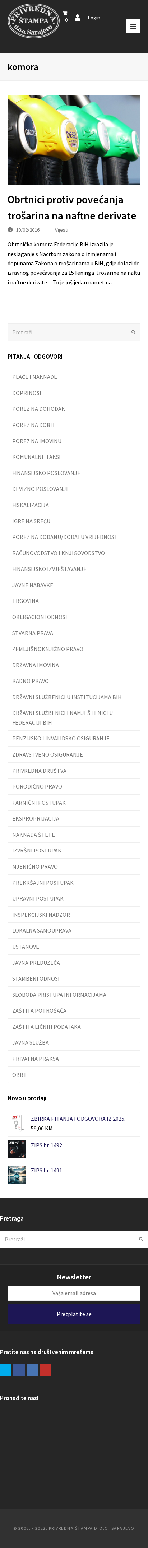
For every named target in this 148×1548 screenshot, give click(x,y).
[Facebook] (19, 1370)
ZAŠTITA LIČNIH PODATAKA (46, 1026)
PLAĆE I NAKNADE (34, 376)
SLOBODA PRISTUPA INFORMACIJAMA (59, 994)
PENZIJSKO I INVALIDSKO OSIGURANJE (61, 738)
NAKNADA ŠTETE (33, 834)
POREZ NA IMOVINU (36, 441)
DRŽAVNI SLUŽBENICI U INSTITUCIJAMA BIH (67, 697)
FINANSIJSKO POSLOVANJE (46, 473)
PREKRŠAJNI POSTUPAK (43, 882)
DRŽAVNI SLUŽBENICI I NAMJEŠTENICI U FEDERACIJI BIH (62, 717)
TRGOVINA (25, 600)
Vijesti (61, 229)
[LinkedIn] (32, 1370)
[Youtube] (45, 1370)
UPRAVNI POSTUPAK (38, 898)
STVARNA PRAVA (32, 633)
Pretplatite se (74, 1313)
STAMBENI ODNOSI (36, 978)
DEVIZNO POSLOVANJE (40, 488)
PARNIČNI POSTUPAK (39, 802)
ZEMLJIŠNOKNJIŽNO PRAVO (47, 648)
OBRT (19, 1074)
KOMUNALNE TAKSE (37, 456)
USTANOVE (25, 946)
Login (94, 17)
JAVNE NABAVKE (32, 585)
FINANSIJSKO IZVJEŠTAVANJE (49, 568)
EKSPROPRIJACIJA (35, 818)
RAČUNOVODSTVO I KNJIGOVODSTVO (58, 553)
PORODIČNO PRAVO (37, 786)
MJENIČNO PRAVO (35, 866)
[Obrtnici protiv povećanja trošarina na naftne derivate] (74, 140)
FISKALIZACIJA (30, 504)
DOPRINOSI (26, 392)
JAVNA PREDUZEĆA (36, 962)
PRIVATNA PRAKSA (35, 1058)
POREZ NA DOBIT (34, 424)
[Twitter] (5, 1370)
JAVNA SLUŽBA (30, 1042)
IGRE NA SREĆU (31, 521)
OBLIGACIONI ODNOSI (39, 616)
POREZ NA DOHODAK (38, 408)
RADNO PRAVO (30, 680)
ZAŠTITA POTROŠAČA (39, 1010)
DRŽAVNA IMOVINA (35, 665)
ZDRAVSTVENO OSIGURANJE (47, 754)
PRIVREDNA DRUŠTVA (39, 770)
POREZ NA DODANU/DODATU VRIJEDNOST (65, 536)
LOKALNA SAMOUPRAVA (41, 930)
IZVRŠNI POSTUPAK (36, 850)
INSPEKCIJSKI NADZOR (41, 914)
